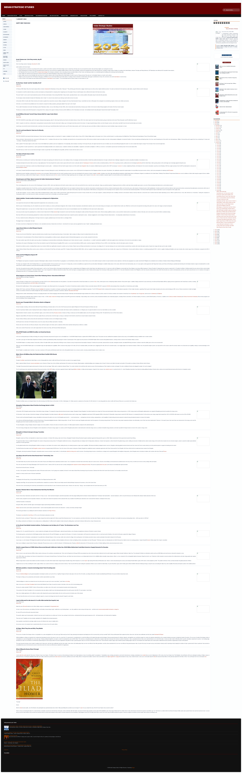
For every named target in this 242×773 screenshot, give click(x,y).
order (94, 174)
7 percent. (120, 165)
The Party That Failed (13, 735)
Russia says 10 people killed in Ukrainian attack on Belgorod (33, 302)
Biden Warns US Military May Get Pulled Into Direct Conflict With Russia (36, 354)
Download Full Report (158, 634)
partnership (139, 162)
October (217, 128)
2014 (216, 243)
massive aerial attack (35, 363)
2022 (216, 231)
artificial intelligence (25, 573)
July (217, 133)
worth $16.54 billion (34, 283)
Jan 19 (218, 162)
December (218, 125)
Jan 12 (218, 173)
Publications (83, 15)
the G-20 (112, 162)
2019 (216, 236)
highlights (42, 289)
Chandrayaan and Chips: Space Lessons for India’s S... (227, 200)
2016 (216, 240)
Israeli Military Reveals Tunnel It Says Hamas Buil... (226, 196)
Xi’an (95, 281)
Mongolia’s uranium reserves (39, 448)
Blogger (133, 767)
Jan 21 (218, 159)
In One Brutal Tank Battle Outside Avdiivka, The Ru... (226, 219)
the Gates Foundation (29, 584)
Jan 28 (218, 148)
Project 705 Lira (52, 510)
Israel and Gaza (5, 53)
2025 (216, 122)
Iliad (155, 656)
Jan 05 (218, 184)
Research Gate (74, 15)
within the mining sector (71, 451)
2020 (216, 234)
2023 (216, 229)
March (217, 139)
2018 (216, 237)
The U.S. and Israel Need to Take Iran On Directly (29, 130)
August (217, 131)
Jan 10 (218, 176)
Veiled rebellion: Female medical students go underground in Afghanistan (37, 198)
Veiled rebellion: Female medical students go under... (226, 202)
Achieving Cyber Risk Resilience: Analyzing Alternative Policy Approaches (17, 745)
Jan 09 (218, 177)
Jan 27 (218, 150)
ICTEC (20, 15)
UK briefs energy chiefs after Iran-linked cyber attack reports (15, 741)
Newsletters (64, 15)
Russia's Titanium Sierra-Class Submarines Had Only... (227, 217)
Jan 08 (218, 179)
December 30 (34, 63)
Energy (5, 39)
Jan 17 (218, 165)
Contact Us (101, 15)
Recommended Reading (41, 15)
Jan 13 (218, 171)
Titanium (18, 507)
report (85, 560)
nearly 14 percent (52, 296)
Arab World (6, 26)
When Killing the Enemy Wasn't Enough (27, 649)
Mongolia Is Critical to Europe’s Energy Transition (30, 432)
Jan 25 (218, 153)
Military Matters (54, 15)
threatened (47, 88)
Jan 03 (218, 187)
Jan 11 (218, 174)
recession (39, 173)
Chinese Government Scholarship (191, 296)
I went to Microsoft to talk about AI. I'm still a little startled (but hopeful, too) (37, 600)
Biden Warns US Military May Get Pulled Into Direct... (226, 211)
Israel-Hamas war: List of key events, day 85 (29, 59)
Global (5, 44)
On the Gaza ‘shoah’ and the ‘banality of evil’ (28, 83)
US (3, 68)
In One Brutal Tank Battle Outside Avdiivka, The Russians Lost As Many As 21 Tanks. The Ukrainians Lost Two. (47, 525)
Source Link (18, 86)
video (21, 707)
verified (77, 543)
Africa (5, 24)
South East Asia (6, 66)
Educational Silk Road (73, 290)
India (4, 50)
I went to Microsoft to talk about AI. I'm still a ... (225, 224)
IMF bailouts (170, 170)
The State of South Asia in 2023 (25, 154)
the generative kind (54, 606)
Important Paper (29, 15)
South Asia (6, 62)
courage (117, 656)
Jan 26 (218, 151)
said (81, 707)
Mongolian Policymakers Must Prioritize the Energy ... (226, 213)
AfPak (4, 21)
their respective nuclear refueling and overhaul (80, 464)
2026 (216, 121)
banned (55, 211)
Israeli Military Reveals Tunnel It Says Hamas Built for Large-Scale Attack (37, 114)
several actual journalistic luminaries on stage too (108, 609)
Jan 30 (218, 145)
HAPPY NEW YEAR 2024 (23, 23)
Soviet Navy (30, 515)
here (205, 656)
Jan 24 (218, 154)
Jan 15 (218, 168)
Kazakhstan (133, 293)
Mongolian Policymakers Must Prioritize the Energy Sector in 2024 (35, 405)
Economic (5, 37)
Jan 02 (218, 188)
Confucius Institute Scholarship (175, 296)
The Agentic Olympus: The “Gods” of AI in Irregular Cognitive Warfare (16, 732)
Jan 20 (218, 160)
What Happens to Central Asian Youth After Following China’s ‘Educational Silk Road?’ (40, 275)
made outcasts (58, 656)
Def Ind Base (6, 34)
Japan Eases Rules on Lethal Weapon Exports (29, 228)
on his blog (67, 581)
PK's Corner (93, 15)
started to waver (109, 369)
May (217, 136)
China (4, 29)
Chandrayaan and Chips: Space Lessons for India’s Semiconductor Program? (38, 179)
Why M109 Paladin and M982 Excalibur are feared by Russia (33, 332)
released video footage (42, 72)
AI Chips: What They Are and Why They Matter (29, 628)
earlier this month (22, 655)
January (217, 142)
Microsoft (25, 606)
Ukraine (5, 71)
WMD (4, 73)
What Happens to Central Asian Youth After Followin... (226, 207)
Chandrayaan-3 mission (88, 162)
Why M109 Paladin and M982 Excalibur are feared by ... (227, 210)
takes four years (103, 464)
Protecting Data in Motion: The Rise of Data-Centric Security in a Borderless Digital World (25, 726)
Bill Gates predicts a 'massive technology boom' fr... (226, 222)
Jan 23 (218, 156)
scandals (98, 173)
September (218, 130)
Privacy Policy (124, 749)
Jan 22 (218, 157)
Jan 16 (218, 167)
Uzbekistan (153, 293)
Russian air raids (57, 312)
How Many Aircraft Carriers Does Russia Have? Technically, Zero (34, 455)
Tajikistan (160, 293)
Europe (5, 42)
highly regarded (111, 656)
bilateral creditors (23, 167)
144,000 (108, 286)
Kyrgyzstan (141, 293)
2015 (216, 242)
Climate (5, 31)
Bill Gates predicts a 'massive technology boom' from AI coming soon (35, 568)
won (179, 173)
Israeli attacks (117, 76)
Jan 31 (218, 143)
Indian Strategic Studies (19, 7)
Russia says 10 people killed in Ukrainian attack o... (226, 208)
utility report (60, 414)
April (217, 137)
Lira (22, 515)
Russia (164, 451)
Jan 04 (218, 185)
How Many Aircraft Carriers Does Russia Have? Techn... (227, 216)
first (56, 174)
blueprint (100, 289)
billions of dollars (77, 369)
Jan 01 (218, 190)
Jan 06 (218, 182)
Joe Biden (22, 360)
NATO (51, 369)
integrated (84, 165)
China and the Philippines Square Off (26, 254)
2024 (216, 124)
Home (3, 15)
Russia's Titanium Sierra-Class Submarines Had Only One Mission (35, 489)
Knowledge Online (12, 15)
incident (144, 655)
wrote (149, 540)
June (217, 134)
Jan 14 (218, 170)
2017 (216, 239)
